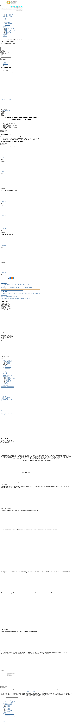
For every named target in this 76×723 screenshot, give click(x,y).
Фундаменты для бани (7, 367)
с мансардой (6, 296)
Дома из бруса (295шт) (9, 702)
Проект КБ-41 (3, 228)
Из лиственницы (4, 425)
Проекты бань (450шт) (7, 703)
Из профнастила (8, 717)
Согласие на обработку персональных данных (36, 691)
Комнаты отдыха (4, 398)
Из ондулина (7, 715)
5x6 (15, 284)
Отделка (4, 712)
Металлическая (9, 411)
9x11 (34, 293)
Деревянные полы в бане (6, 424)
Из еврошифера (8, 716)
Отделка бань (5, 372)
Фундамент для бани (5, 385)
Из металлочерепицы (9, 714)
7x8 (26, 284)
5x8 (18, 284)
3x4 (3, 284)
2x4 (3, 287)
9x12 (36, 293)
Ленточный (7, 370)
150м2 (7, 293)
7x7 (24, 284)
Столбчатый (7, 368)
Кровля (4, 713)
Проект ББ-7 (2, 171)
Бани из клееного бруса (10, 378)
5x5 (13, 284)
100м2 (4, 293)
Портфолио (5, 719)
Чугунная (3, 412)
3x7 (7, 284)
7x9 (21, 293)
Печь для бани (5, 374)
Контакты (5, 721)
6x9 (23, 284)
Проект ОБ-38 (3, 272)
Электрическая (8, 412)
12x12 (30, 298)
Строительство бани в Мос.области (7, 376)
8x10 (28, 293)
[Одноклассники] (12, 278)
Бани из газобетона (9, 379)
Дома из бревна (4, 295)
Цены (4, 720)
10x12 (25, 298)
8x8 (27, 284)
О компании (5, 718)
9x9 (29, 284)
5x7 (16, 284)
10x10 (38, 293)
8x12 (33, 293)
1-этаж (2, 292)
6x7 (20, 284)
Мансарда (4, 54)
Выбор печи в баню (5, 410)
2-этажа (2, 293)
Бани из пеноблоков (9, 381)
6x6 (19, 284)
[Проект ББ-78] (6, 104)
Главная (4, 699)
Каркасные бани (4, 288)
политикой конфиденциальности (46, 689)
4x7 (12, 284)
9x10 (31, 293)
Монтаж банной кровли (7, 373)
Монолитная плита (9, 369)
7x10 (23, 293)
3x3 (1, 284)
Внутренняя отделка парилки (7, 397)
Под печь (7, 371)
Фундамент (2, 51)
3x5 (4, 284)
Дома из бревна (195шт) (10, 701)
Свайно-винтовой (10, 386)
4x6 (11, 284)
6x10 (17, 293)
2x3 (1, 287)
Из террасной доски (8, 426)
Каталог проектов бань (7, 360)
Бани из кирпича (8, 380)
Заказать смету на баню (5, 110)
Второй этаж (4, 53)
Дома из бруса (4, 291)
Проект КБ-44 (3, 215)
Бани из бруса (8, 362)
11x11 (27, 298)
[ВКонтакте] (10, 278)
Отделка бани (4, 396)
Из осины (10, 425)
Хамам (6, 382)
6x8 (22, 284)
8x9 (26, 293)
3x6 (5, 284)
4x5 (9, 284)
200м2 (9, 293)
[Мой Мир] (13, 278)
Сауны (6, 383)
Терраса (3, 55)
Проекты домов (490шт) (7, 700)
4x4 (8, 284)
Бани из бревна (4, 283)
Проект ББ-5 (2, 157)
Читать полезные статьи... (6, 324)
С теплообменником (6, 413)
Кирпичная (3, 411)
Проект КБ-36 (3, 201)
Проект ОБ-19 (3, 245)
